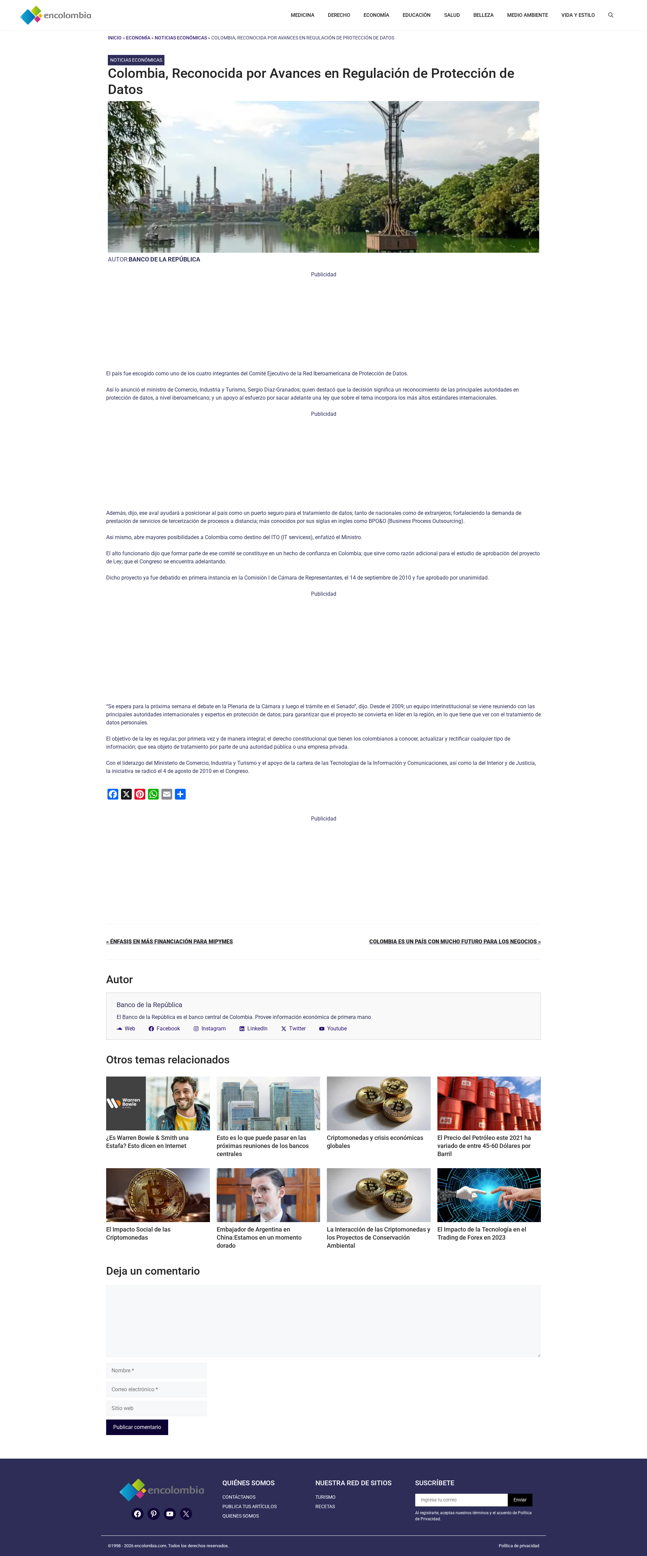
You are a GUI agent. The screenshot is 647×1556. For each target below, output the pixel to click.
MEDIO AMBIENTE (527, 15)
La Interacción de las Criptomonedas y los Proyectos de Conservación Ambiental (378, 1237)
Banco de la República (164, 259)
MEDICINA (302, 15)
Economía (138, 37)
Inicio (115, 37)
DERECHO (339, 15)
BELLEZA (483, 15)
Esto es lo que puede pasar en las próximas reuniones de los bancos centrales (263, 1145)
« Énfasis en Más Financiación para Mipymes (169, 941)
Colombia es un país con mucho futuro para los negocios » (455, 941)
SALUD (452, 15)
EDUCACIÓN (417, 15)
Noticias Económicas (181, 37)
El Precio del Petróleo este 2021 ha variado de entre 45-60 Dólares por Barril (484, 1145)
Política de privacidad (519, 1545)
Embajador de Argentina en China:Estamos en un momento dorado (259, 1237)
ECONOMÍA (376, 15)
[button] (611, 15)
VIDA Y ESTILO (578, 15)
